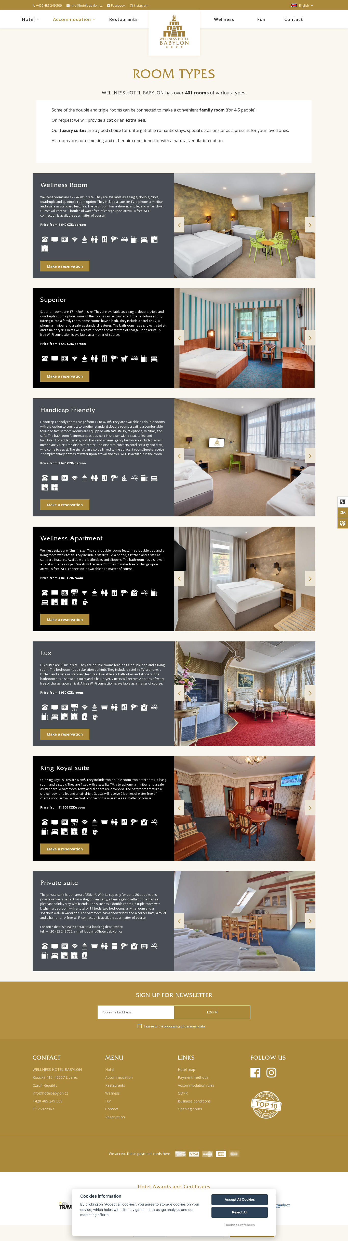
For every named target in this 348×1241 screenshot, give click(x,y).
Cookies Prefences (239, 1225)
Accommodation (72, 19)
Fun (261, 19)
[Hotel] (342, 502)
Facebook (118, 5)
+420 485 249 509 (49, 5)
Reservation (115, 1116)
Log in (212, 1012)
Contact (293, 19)
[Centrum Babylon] (342, 512)
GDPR (183, 1093)
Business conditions (194, 1101)
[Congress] (342, 523)
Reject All (239, 1212)
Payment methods (193, 1077)
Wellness (224, 19)
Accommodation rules (196, 1085)
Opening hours (190, 1109)
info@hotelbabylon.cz (86, 5)
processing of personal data (184, 1026)
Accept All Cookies (240, 1199)
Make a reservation (65, 266)
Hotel (29, 19)
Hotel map (186, 1069)
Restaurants (123, 19)
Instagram (141, 5)
